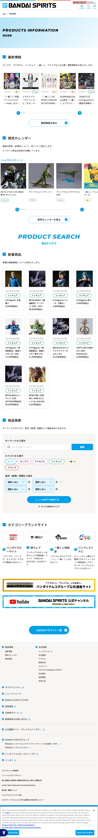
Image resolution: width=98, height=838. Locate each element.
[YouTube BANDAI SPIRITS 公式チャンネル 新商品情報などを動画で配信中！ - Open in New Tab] (49, 601)
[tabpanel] (12, 89)
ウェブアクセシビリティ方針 (12, 795)
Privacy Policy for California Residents (18, 825)
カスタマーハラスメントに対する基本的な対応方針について (22, 800)
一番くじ (17, 92)
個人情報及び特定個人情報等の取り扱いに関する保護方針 (22, 780)
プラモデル (32, 200)
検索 (82, 447)
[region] (49, 822)
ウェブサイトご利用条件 (10, 770)
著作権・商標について (9, 790)
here (8, 812)
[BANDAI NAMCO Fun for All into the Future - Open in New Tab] (84, 3)
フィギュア (35, 92)
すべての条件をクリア (50, 506)
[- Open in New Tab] (12, 89)
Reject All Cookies (85, 832)
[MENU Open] (94, 7)
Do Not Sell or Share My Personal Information (18, 785)
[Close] (94, 810)
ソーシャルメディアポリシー (12, 775)
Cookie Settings (10, 832)
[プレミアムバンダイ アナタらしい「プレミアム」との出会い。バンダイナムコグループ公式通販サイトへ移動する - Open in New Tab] (49, 585)
